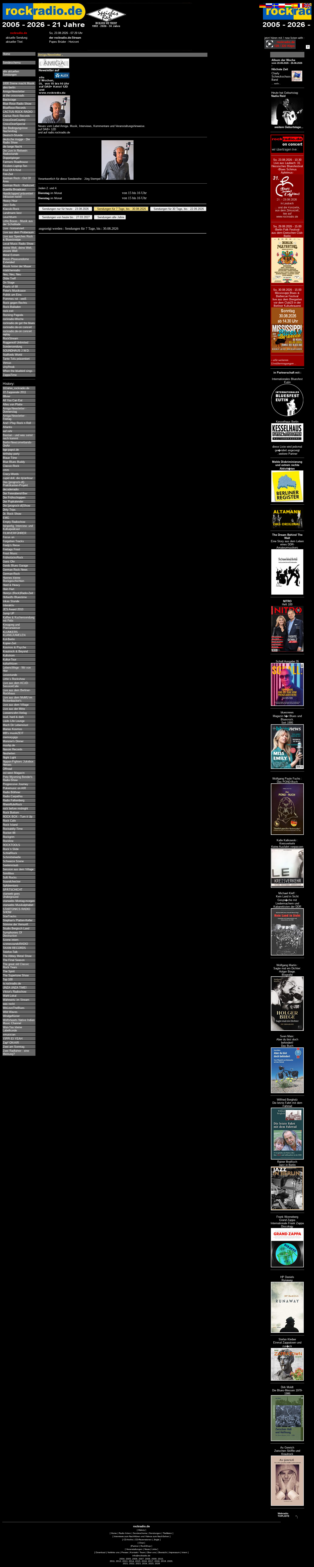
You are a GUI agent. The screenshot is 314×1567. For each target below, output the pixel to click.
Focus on (8, 537)
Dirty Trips (9, 509)
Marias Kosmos (12, 729)
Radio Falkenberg (13, 800)
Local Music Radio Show (18, 243)
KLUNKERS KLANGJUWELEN (14, 633)
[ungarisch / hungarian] (288, 6)
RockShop (146, 1546)
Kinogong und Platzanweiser (11, 626)
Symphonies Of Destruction (12, 934)
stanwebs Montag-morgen (19, 901)
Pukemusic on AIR (14, 788)
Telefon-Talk (10, 952)
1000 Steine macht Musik (18, 83)
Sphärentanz (10, 885)
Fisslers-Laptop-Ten (15, 166)
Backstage (9, 99)
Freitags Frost (11, 549)
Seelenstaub (10, 865)
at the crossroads (13, 95)
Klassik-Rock (11, 208)
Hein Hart (8, 589)
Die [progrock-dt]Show (16, 505)
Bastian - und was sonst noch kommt (18, 437)
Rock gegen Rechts (15, 302)
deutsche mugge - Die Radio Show (16, 141)
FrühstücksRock (13, 557)
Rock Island (10, 824)
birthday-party (11, 453)
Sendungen (155, 1533)
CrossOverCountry (14, 119)
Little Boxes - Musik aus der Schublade (18, 222)
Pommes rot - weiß (14, 298)
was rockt (9, 1003)
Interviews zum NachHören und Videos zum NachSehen (141, 1536)
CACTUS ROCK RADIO (17, 111)
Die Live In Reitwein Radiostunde (15, 152)
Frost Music (10, 553)
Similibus (8, 873)
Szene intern (10, 939)
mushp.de (9, 745)
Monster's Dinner (13, 741)
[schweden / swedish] (275, 6)
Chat (141, 1543)
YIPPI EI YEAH (12, 1038)
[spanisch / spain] (294, 6)
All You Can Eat (12, 400)
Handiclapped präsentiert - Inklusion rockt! (19, 195)
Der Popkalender (13, 501)
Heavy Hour (10, 200)
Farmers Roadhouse (15, 162)
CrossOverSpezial (14, 124)
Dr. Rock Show (12, 513)
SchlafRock (10, 853)
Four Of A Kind (12, 170)
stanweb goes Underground (11, 895)
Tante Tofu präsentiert (16, 358)
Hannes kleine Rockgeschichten (13, 579)
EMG (6, 517)
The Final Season (14, 960)
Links (154, 1549)
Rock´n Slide (11, 849)
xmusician (9, 1034)
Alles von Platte (12, 404)
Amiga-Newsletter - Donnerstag (14, 410)
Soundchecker (12, 881)
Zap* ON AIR (11, 1042)
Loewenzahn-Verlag (15, 712)
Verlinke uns (113, 1552)
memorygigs (10, 737)
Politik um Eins (12, 294)
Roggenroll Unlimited (15, 342)
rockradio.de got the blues (19, 323)
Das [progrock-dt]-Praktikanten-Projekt (15, 483)
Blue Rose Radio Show (17, 103)
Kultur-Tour (9, 659)
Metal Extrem (11, 255)
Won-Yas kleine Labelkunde (12, 1029)
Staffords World (12, 354)
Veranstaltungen (134, 1549)
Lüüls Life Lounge (14, 721)
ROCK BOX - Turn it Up (17, 816)
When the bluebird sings (17, 370)
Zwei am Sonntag (13, 1046)
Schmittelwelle (12, 857)
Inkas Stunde (11, 601)
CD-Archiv (128, 1539)
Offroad (7, 768)
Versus (7, 362)
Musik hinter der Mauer (17, 266)
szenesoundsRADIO (15, 943)
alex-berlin (9, 87)
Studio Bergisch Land (16, 928)
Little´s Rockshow (14, 679)
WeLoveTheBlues (14, 1007)
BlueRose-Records (14, 107)
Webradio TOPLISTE (283, 1514)
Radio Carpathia (12, 796)
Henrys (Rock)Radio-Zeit (18, 593)
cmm (6, 470)
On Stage (9, 282)
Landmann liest (12, 213)
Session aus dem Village (18, 869)
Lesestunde (10, 674)
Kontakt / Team (137, 1552)
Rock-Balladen (12, 306)
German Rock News (15, 569)
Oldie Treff (9, 278)
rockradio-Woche (13, 319)
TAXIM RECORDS (14, 947)
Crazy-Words (11, 474)
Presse (124, 1552)
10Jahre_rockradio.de (16, 388)
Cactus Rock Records (16, 115)
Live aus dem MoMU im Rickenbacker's (17, 699)
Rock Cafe (9, 820)
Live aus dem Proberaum (18, 232)
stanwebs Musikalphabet (18, 905)
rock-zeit (8, 311)
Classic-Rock (11, 465)
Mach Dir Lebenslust (15, 725)
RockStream (10, 338)
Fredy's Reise (11, 545)
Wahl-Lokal (9, 995)
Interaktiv (8, 605)
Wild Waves (10, 1012)
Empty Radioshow (14, 521)
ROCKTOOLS (11, 845)
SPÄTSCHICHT (12, 889)
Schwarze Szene (13, 861)
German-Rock (11, 573)
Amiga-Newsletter (14, 91)
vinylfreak (9, 366)
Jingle (156, 1539)
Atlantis (7, 427)
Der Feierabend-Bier (15, 493)
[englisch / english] (307, 6)
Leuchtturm (10, 217)
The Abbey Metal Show (17, 956)
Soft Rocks (10, 877)
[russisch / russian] (269, 6)
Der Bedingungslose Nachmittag (15, 129)
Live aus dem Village (16, 704)
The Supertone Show (16, 975)
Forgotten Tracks (13, 541)
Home (6, 53)
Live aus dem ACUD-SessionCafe (16, 684)
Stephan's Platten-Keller (17, 920)
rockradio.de (141, 1526)
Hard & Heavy (11, 585)
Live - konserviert (13, 228)
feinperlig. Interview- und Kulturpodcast (18, 527)
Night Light (9, 757)
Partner (135, 1546)
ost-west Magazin (14, 772)
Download (101, 1552)
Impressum (174, 1552)
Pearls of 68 (10, 286)
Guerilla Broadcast (14, 189)
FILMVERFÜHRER (14, 533)
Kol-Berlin (9, 639)
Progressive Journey (15, 784)
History (141, 1530)
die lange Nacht (12, 146)
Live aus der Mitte (14, 708)
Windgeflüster (11, 1016)
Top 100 (8, 979)
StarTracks (9, 916)
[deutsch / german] (262, 6)
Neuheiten (9, 753)
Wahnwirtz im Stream (16, 999)
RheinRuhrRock (12, 804)
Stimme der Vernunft (15, 924)
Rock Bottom (11, 812)
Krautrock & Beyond (15, 651)
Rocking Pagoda (13, 315)
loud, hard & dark (13, 717)
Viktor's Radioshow (14, 991)
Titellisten (167, 1533)
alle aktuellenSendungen (11, 73)
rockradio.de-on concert (17, 327)
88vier (6, 396)
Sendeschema (12, 62)
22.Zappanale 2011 (14, 392)
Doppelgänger (11, 157)
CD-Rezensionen (143, 1539)
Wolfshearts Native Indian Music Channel (19, 1021)
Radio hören (125, 1533)
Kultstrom (9, 655)
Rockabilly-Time (13, 828)
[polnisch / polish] (282, 6)
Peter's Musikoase (14, 290)
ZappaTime (10, 375)
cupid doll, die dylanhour (18, 478)
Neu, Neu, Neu (12, 274)
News (147, 1549)
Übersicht (162, 1552)
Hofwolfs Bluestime (15, 597)
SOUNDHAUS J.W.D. (16, 350)
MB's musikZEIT (13, 733)
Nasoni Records (12, 749)
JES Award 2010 (13, 609)
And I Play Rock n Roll (17, 423)
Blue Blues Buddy (14, 461)
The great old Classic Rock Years (16, 965)
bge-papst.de (11, 449)
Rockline (8, 841)
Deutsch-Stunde (13, 135)
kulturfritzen (10, 663)
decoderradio (11, 489)
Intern (184, 1552)
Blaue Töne (10, 457)
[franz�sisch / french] (301, 6)
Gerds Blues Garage (15, 565)
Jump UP (8, 613)
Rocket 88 (9, 832)
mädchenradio (11, 270)
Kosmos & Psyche (14, 647)
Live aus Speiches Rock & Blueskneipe (18, 238)
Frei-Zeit (8, 174)
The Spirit (9, 971)
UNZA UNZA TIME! (15, 987)
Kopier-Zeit (9, 643)
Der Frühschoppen (14, 497)
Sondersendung (12, 346)
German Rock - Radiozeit (18, 185)
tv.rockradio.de (12, 983)
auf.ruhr (7, 431)
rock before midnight (15, 808)
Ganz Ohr (9, 561)
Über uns (151, 1552)
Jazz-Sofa (9, 204)
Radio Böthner (11, 792)
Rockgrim (9, 836)
